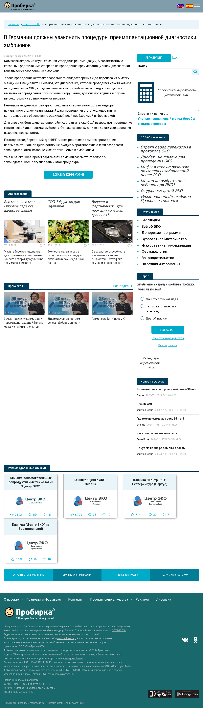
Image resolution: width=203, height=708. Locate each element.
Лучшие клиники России (77, 574)
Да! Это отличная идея (162, 299)
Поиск (142, 66)
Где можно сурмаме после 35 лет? (160, 418)
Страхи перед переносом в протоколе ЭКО (166, 149)
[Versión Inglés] (189, 6)
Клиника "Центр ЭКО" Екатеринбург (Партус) (149, 482)
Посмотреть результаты (168, 338)
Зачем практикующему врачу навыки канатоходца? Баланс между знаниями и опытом (23, 322)
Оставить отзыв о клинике (28, 574)
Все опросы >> (167, 345)
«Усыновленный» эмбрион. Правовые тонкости (166, 199)
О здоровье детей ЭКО (162, 191)
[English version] (180, 6)
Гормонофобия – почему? (108, 318)
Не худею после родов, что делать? (161, 448)
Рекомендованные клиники (27, 468)
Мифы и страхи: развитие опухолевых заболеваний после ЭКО (165, 171)
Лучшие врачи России (126, 574)
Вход (174, 57)
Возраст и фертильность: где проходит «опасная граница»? (107, 208)
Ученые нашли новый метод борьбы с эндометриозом (166, 121)
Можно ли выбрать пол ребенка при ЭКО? (162, 183)
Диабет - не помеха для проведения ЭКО (163, 159)
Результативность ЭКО (175, 574)
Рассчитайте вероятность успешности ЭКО (177, 92)
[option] (24, 232)
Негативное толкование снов (157, 433)
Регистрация (154, 57)
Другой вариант (157, 318)
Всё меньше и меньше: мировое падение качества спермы (23, 206)
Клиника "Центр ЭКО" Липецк (90, 482)
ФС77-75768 (119, 630)
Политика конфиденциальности (21, 680)
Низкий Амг (144, 404)
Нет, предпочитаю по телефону (161, 308)
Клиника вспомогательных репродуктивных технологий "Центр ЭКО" (31, 482)
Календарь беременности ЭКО (150, 363)
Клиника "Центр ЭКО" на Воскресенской (30, 527)
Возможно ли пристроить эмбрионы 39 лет (166, 389)
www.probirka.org (66, 638)
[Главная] (20, 8)
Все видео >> (123, 286)
